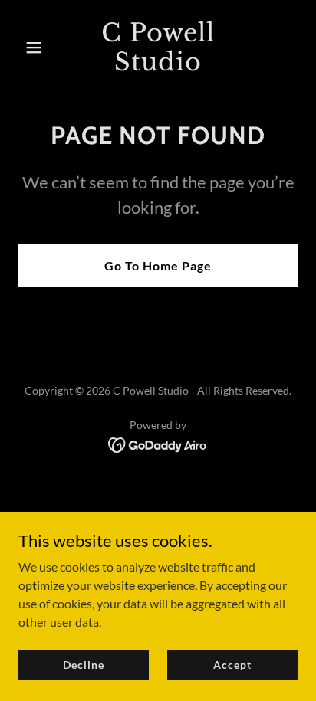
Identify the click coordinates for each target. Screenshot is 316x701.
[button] (39, 47)
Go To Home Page (158, 265)
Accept (232, 664)
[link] (158, 65)
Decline (83, 664)
